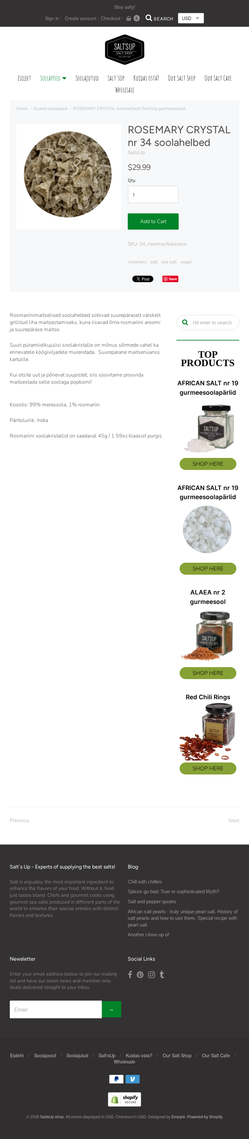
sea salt (169, 262)
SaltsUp (136, 152)
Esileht (24, 78)
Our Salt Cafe (218, 78)
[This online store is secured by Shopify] (124, 1104)
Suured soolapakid (50, 109)
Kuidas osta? (146, 78)
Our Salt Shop (182, 78)
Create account (80, 18)
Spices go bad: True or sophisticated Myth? (173, 891)
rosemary (137, 262)
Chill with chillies (145, 881)
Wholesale (124, 89)
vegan (186, 262)
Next (234, 820)
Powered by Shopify (204, 1116)
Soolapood (50, 78)
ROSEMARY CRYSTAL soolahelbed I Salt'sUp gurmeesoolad (129, 109)
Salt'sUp (116, 78)
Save (173, 278)
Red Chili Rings (208, 697)
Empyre (178, 1116)
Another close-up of (148, 934)
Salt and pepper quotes (152, 901)
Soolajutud (87, 78)
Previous (20, 820)
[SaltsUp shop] (125, 49)
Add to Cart (153, 221)
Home (22, 109)
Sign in (52, 18)
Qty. (132, 181)
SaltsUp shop (52, 1116)
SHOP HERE (208, 464)
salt (154, 262)
